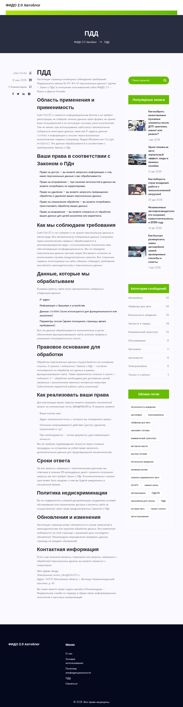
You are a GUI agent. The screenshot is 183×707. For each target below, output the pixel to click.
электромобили (156, 414)
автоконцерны (138, 493)
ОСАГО (134, 485)
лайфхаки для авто (140, 422)
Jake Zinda (20, 73)
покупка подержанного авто (145, 477)
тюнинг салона (158, 508)
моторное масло (139, 446)
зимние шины (151, 485)
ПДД (163, 500)
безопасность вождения (143, 406)
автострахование (140, 516)
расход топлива (139, 453)
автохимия (136, 414)
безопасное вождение (142, 461)
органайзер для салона (143, 500)
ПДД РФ (156, 493)
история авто (138, 508)
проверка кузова (139, 469)
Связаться (72, 683)
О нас (69, 653)
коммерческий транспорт (144, 438)
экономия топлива (140, 430)
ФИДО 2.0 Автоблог (23, 5)
